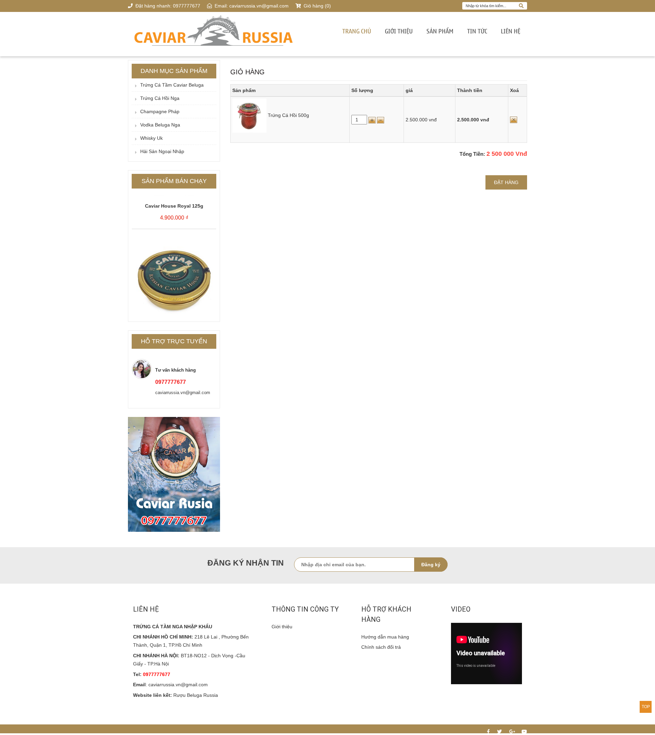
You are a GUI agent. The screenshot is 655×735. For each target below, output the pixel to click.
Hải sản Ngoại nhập (162, 151)
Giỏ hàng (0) (316, 6)
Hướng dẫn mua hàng (385, 637)
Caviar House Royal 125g (174, 196)
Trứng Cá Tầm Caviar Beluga (172, 85)
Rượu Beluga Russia (195, 695)
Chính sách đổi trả (381, 647)
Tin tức (477, 31)
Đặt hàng (506, 182)
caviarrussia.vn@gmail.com (259, 6)
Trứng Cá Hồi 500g (288, 115)
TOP (646, 706)
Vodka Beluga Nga (160, 124)
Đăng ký (430, 564)
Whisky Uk (151, 138)
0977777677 (186, 6)
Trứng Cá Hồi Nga (159, 98)
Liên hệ (510, 31)
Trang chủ (356, 31)
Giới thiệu (399, 31)
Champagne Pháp (159, 111)
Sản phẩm (439, 31)
